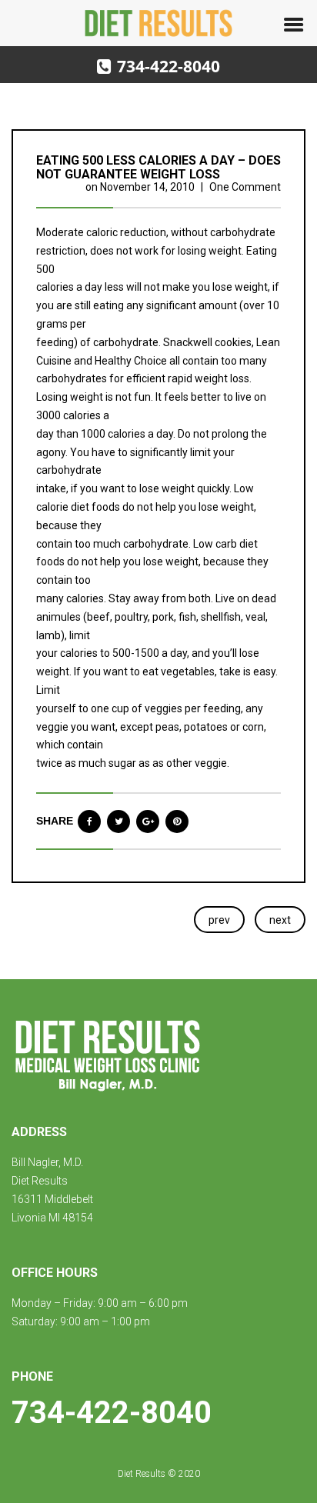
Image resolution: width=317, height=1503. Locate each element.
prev (219, 920)
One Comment (245, 187)
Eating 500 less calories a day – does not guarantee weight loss (158, 167)
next (280, 920)
